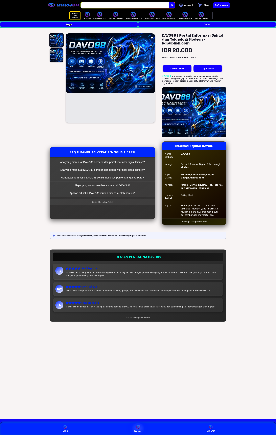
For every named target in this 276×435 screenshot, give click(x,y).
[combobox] (125, 5)
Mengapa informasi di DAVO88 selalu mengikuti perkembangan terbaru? (102, 177)
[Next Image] (153, 78)
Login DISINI (208, 68)
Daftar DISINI (177, 68)
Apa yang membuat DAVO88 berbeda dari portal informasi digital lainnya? (102, 162)
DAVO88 (166, 76)
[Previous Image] (68, 78)
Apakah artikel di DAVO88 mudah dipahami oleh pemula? (102, 193)
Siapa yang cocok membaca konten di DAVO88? (102, 185)
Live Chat (211, 431)
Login (69, 24)
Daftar (207, 24)
